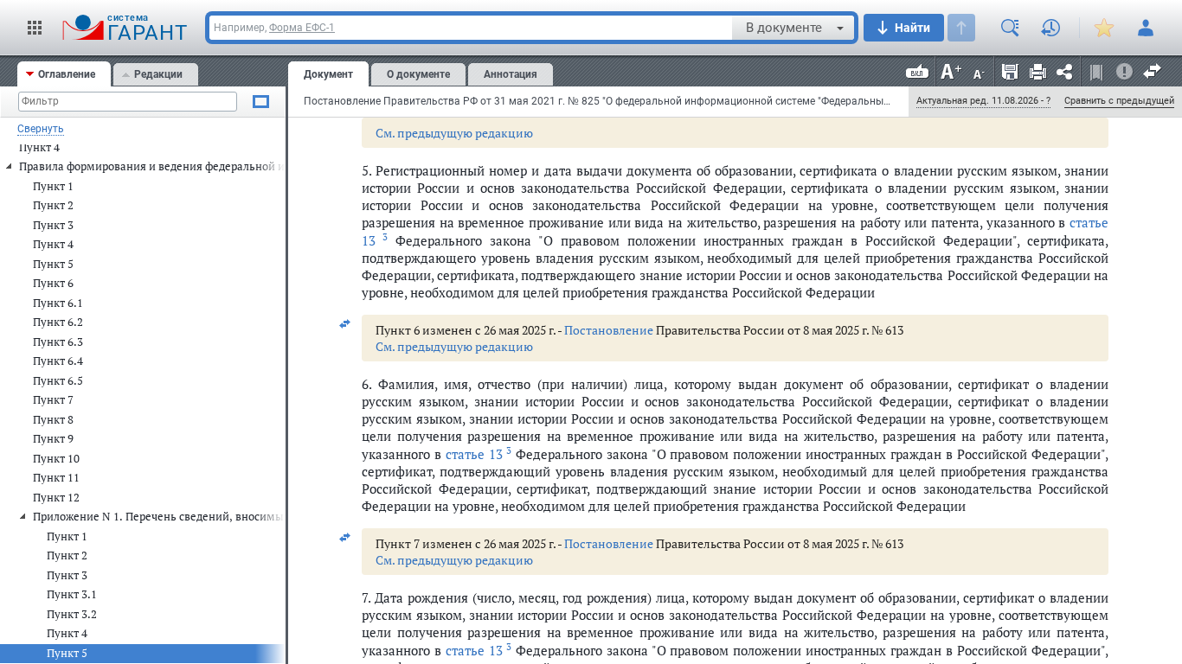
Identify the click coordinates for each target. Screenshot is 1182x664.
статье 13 (478, 454)
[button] (34, 27)
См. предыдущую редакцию (454, 132)
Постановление (608, 330)
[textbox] (470, 28)
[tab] (64, 73)
